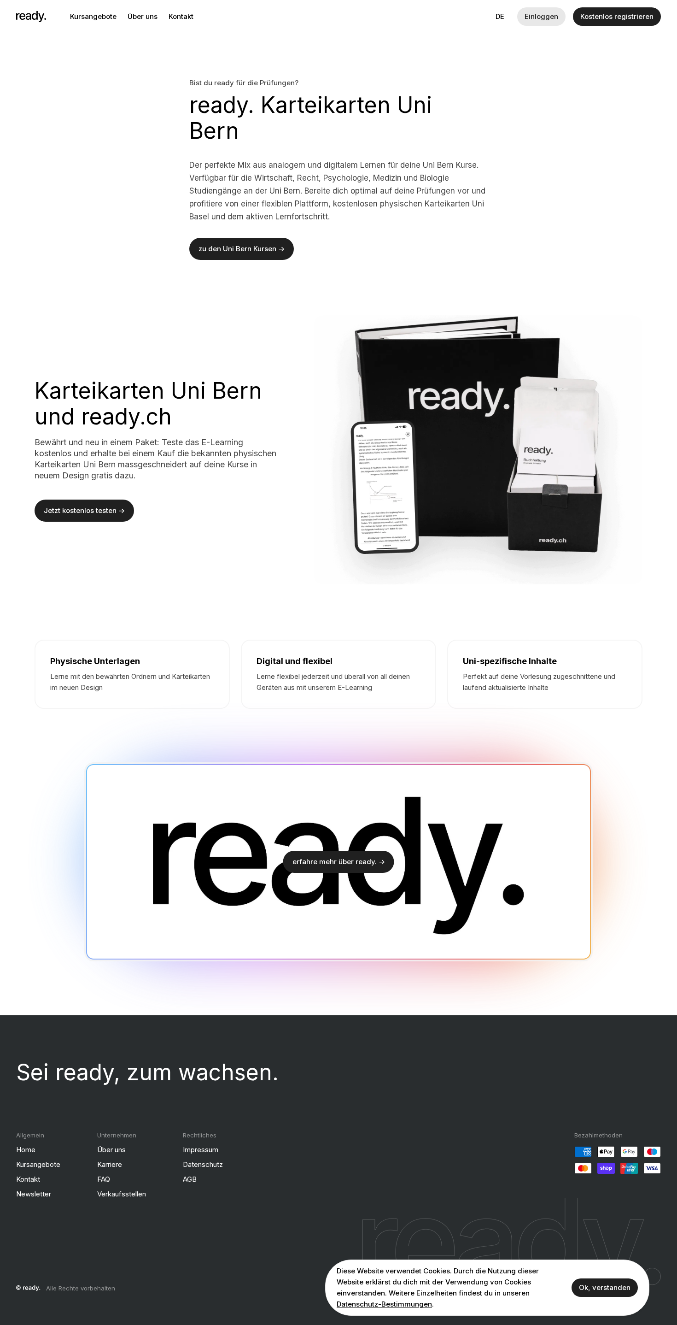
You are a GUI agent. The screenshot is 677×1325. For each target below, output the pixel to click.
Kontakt (181, 16)
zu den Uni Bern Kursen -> (241, 248)
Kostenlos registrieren (617, 16)
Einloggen (541, 16)
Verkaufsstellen (121, 1194)
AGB (190, 1179)
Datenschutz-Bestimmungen (384, 1304)
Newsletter (33, 1194)
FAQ (103, 1179)
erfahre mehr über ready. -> (338, 861)
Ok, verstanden (604, 1287)
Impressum (200, 1149)
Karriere (109, 1164)
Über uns (143, 16)
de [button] (500, 16)
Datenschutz (203, 1164)
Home (25, 1149)
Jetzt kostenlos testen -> (84, 510)
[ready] (31, 16)
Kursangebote (93, 16)
